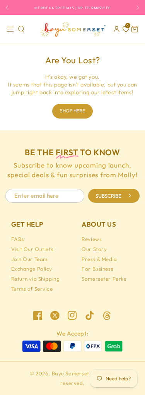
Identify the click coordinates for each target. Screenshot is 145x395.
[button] (21, 29)
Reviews (92, 239)
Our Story (94, 249)
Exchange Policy (32, 269)
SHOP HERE (72, 111)
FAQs (17, 239)
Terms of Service (32, 289)
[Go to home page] (72, 29)
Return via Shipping (35, 279)
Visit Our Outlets (32, 249)
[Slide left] (9, 7)
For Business (97, 269)
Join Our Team (29, 259)
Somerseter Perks (104, 279)
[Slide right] (136, 7)
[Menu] (10, 29)
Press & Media (99, 259)
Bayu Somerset (70, 373)
